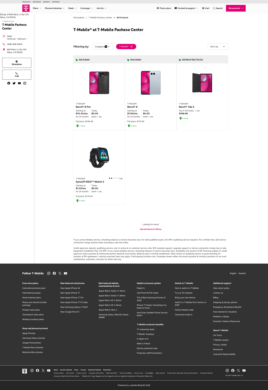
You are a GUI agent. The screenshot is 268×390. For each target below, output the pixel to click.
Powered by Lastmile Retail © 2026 (134, 385)
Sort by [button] (218, 46)
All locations (78, 17)
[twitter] (14, 83)
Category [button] (100, 46)
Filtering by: (81, 46)
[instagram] (24, 83)
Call (17, 74)
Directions (17, 62)
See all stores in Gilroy (150, 229)
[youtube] (19, 83)
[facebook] (8, 83)
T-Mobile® (123, 46)
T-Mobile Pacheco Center (100, 17)
